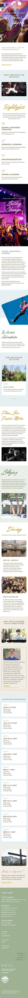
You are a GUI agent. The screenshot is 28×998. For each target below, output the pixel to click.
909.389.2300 (5, 972)
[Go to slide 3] (12, 399)
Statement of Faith (6, 284)
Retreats (6, 906)
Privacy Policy (16, 991)
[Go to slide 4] (14, 399)
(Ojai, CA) (7, 916)
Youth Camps (7, 897)
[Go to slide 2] (10, 399)
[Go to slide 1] (8, 399)
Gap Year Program (6, 923)
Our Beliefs (4, 931)
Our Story (4, 933)
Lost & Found (5, 948)
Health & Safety (6, 935)
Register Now (6, 64)
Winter (24, 899)
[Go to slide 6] (18, 399)
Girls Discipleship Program (9, 925)
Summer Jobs (5, 939)
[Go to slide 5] (16, 399)
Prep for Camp (5, 945)
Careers (4, 941)
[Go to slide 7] (19, 399)
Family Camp (7, 893)
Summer (19, 899)
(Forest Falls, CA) (10, 908)
